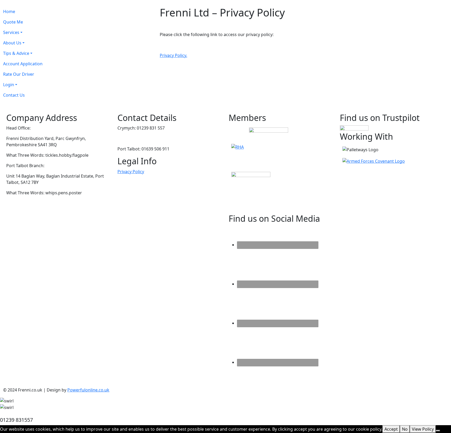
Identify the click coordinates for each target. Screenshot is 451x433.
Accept (391, 429)
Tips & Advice (16, 53)
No (405, 429)
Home (9, 11)
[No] (438, 430)
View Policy (423, 429)
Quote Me (13, 22)
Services (11, 32)
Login (8, 84)
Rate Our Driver (18, 74)
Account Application (23, 64)
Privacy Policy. (173, 55)
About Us (12, 43)
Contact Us (14, 95)
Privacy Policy (130, 171)
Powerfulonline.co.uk (88, 390)
